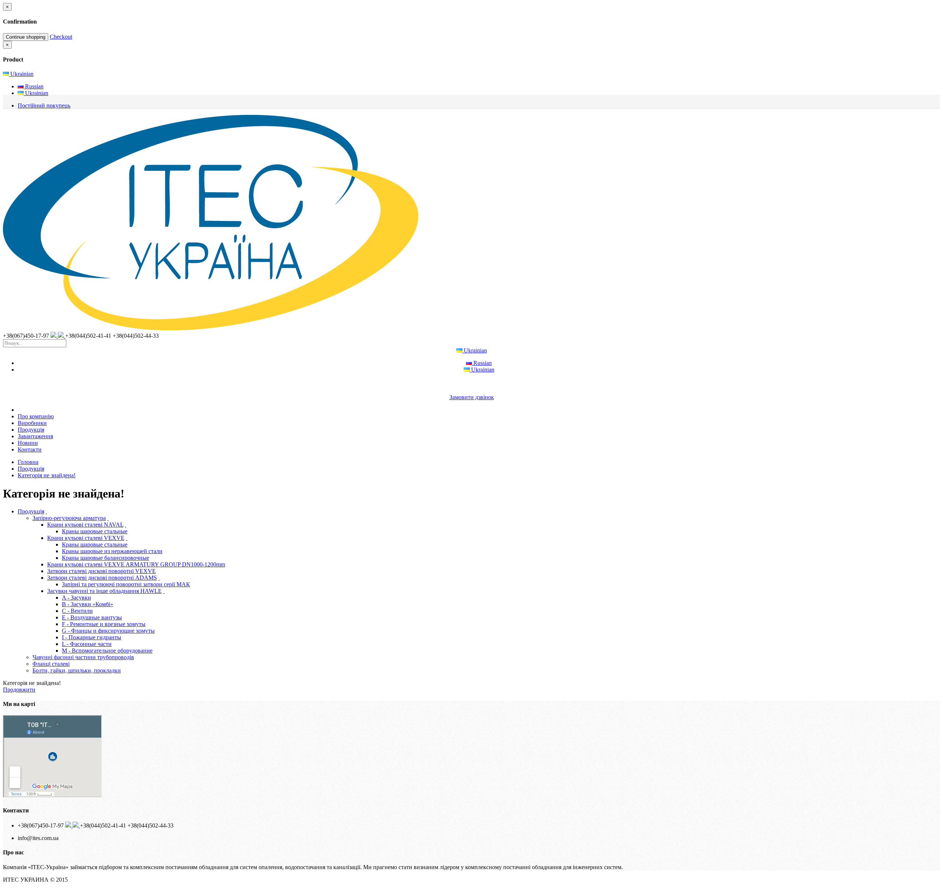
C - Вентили (77, 611)
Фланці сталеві (51, 664)
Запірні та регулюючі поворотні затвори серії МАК (126, 584)
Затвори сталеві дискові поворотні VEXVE (101, 571)
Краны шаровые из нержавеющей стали (112, 551)
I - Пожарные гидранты (91, 637)
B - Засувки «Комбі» (87, 604)
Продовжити (19, 689)
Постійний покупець (44, 105)
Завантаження (35, 436)
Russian (33, 86)
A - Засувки (76, 597)
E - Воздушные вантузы (92, 617)
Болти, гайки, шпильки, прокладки (76, 670)
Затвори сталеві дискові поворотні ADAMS (102, 577)
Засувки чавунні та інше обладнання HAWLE (104, 591)
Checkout (61, 37)
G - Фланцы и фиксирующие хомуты (108, 631)
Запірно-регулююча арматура (69, 518)
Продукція (31, 429)
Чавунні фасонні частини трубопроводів (83, 657)
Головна (28, 462)
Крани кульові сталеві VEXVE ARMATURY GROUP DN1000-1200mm (136, 564)
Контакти (30, 449)
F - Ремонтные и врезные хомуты (104, 624)
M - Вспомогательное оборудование (107, 650)
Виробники (32, 423)
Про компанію (36, 416)
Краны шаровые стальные (94, 531)
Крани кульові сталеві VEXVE (86, 538)
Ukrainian (21, 74)
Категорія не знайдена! (47, 475)
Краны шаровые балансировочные (105, 558)
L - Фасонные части (87, 644)
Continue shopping (25, 37)
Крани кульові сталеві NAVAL (85, 524)
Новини (28, 443)
